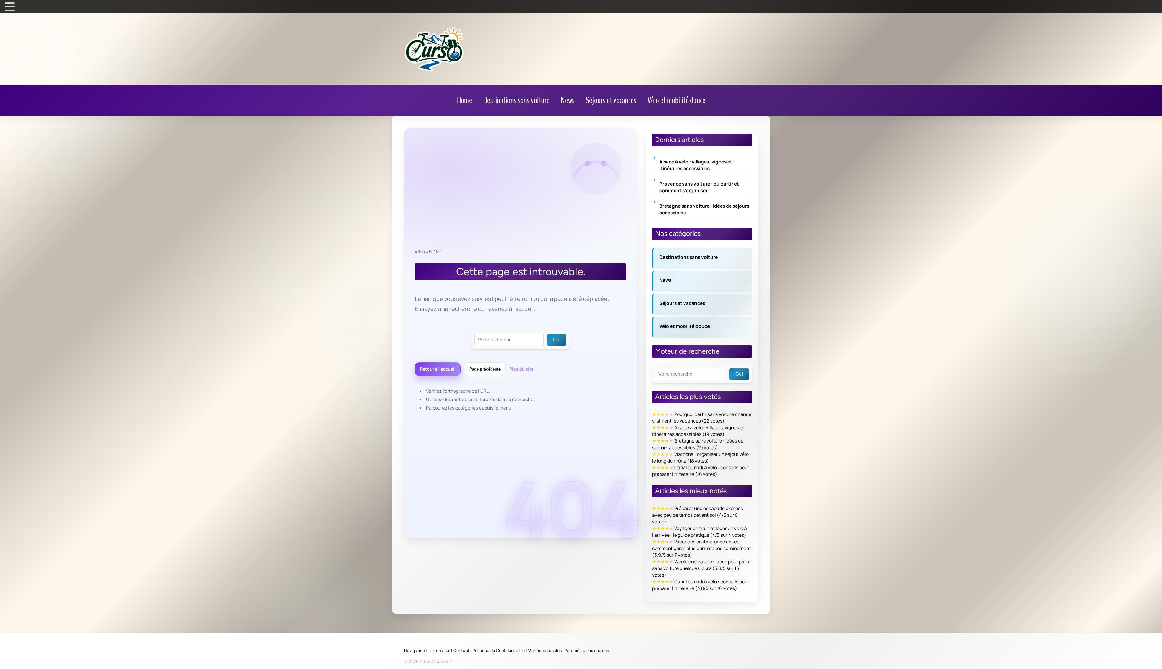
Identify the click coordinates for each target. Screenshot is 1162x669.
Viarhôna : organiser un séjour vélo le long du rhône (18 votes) (700, 457)
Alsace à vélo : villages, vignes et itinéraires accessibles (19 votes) (698, 430)
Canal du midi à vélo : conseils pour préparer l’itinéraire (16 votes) (700, 470)
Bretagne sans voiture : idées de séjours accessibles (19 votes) (697, 444)
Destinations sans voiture (688, 257)
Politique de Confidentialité (499, 650)
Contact (461, 650)
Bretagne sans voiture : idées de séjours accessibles (704, 209)
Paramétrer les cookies (587, 650)
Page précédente (485, 369)
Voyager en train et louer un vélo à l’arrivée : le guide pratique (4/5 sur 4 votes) (699, 531)
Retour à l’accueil (437, 369)
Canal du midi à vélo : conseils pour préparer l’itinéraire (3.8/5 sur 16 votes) (700, 585)
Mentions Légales (545, 650)
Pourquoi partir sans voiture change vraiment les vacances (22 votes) (701, 417)
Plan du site (521, 369)
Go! (556, 339)
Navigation (414, 650)
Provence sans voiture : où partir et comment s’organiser (699, 187)
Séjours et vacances (682, 303)
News (665, 280)
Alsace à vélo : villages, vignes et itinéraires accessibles (695, 165)
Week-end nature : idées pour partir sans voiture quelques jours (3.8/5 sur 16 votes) (701, 568)
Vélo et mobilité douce (684, 326)
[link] (464, 100)
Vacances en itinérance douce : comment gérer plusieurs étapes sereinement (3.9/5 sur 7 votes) (701, 548)
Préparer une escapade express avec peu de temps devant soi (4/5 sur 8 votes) (697, 515)
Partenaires (439, 650)
